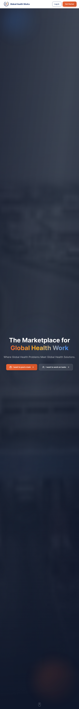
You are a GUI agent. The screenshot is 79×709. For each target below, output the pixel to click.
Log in (56, 4)
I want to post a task (22, 367)
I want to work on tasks (56, 367)
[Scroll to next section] (39, 704)
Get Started (69, 4)
